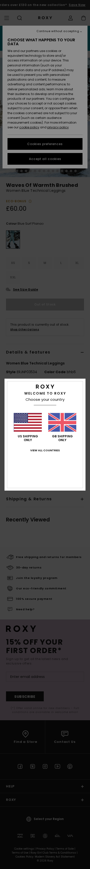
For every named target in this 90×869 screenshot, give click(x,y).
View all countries (45, 450)
